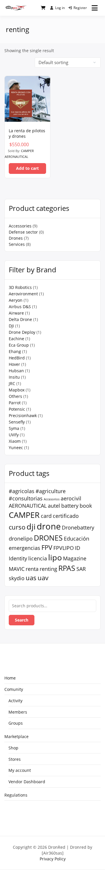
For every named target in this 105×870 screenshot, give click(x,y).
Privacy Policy (53, 859)
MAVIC (16, 568)
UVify (14, 434)
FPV (46, 547)
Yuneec (16, 447)
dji (31, 526)
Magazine (74, 558)
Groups (15, 723)
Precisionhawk (23, 415)
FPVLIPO (63, 547)
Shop (13, 748)
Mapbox (16, 390)
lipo (55, 557)
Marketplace (16, 736)
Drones (16, 238)
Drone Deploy (22, 332)
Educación (76, 538)
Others (15, 396)
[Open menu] (95, 7)
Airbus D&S (20, 306)
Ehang (15, 351)
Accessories (20, 226)
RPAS (66, 568)
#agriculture (51, 491)
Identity (18, 558)
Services (17, 244)
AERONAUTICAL (28, 505)
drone (49, 526)
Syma (14, 428)
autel (54, 505)
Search (21, 620)
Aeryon (15, 300)
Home (10, 678)
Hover (14, 364)
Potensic (17, 409)
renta (32, 568)
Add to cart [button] (27, 168)
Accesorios (52, 499)
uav (43, 577)
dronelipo (21, 538)
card (46, 515)
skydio (16, 578)
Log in (60, 7)
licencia (37, 558)
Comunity (13, 689)
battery (69, 505)
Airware (16, 313)
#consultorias (26, 498)
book (86, 505)
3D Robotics (20, 287)
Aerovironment (23, 294)
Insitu (14, 377)
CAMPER (24, 514)
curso (17, 527)
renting (48, 568)
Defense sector (23, 232)
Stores (14, 759)
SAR (81, 568)
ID (77, 547)
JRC (12, 383)
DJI (11, 326)
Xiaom (15, 441)
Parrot (15, 402)
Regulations (15, 795)
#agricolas (21, 491)
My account (19, 770)
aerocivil (71, 498)
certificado (66, 515)
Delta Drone (20, 319)
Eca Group (19, 345)
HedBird (17, 358)
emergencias (24, 547)
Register (80, 7)
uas (31, 577)
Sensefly (17, 422)
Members (17, 712)
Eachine (16, 338)
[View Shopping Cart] (43, 8)
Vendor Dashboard (26, 781)
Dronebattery (78, 527)
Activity (15, 700)
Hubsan (16, 370)
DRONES (48, 538)
